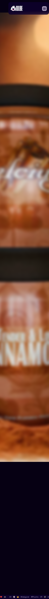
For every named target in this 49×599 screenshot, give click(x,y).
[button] (44, 8)
